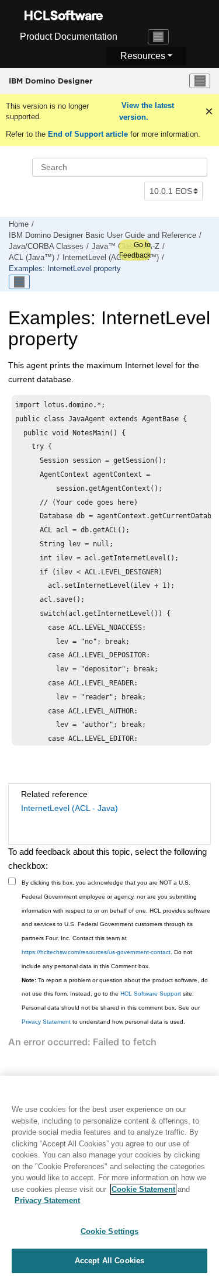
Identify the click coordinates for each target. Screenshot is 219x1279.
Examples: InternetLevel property (65, 269)
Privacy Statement (46, 1021)
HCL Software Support (150, 993)
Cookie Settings (110, 1231)
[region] (109, 1177)
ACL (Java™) (31, 258)
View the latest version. (146, 111)
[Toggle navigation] (158, 36)
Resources (142, 56)
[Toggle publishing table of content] (19, 282)
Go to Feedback (135, 250)
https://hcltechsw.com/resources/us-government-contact (96, 952)
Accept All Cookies (109, 1260)
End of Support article (88, 134)
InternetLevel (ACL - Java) (69, 808)
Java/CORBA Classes (46, 246)
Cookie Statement (143, 1189)
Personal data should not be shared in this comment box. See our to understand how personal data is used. (111, 1014)
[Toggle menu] (199, 81)
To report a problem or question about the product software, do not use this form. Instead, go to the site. (115, 987)
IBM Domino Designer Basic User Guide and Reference (102, 235)
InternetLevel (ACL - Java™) (110, 258)
